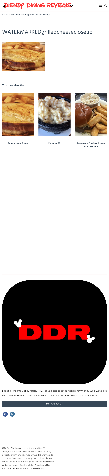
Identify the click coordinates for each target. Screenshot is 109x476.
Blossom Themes (10, 468)
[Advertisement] (54, 184)
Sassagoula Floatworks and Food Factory (90, 144)
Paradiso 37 (54, 143)
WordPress (38, 468)
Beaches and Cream (18, 143)
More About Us (54, 404)
